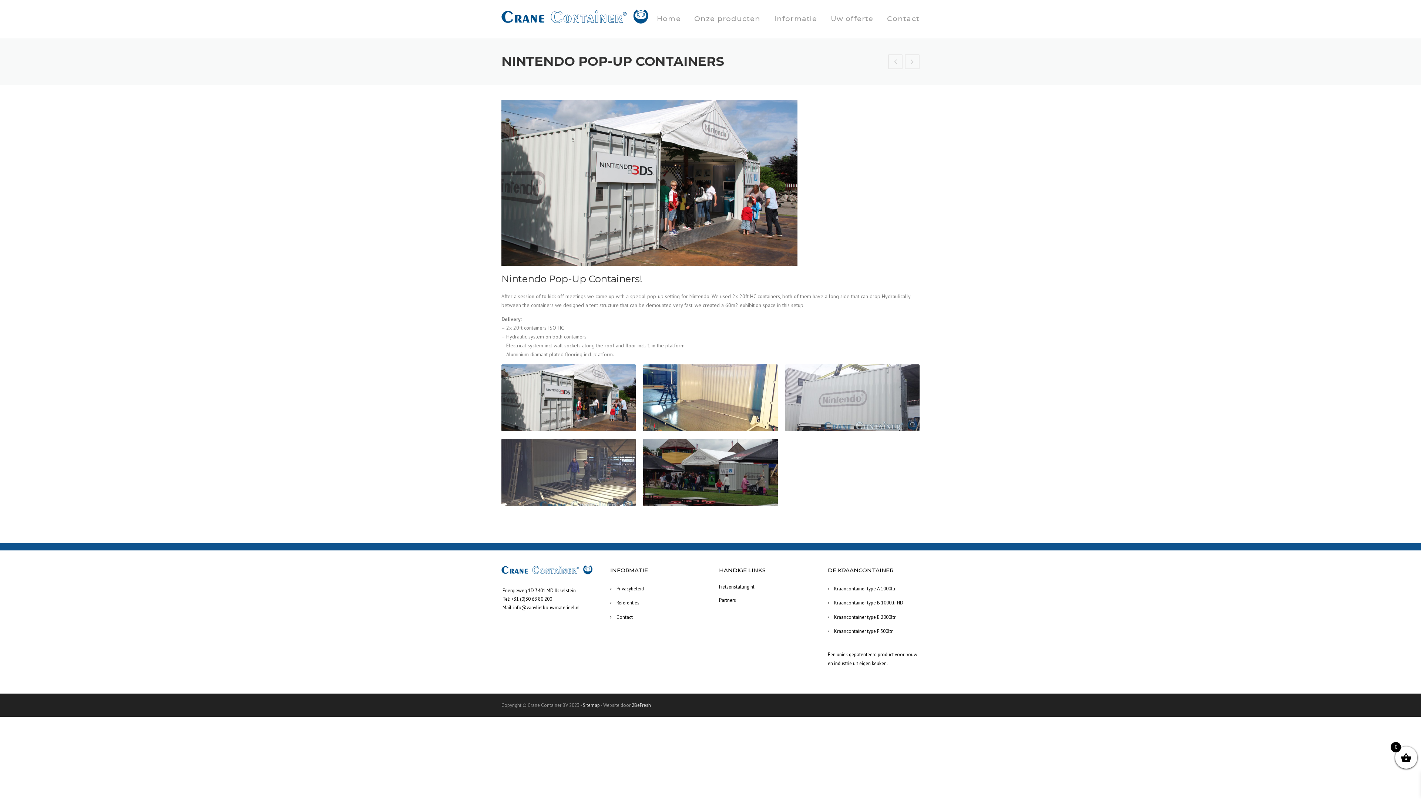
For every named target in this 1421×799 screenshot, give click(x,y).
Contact (903, 18)
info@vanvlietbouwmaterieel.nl (546, 607)
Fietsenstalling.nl (737, 587)
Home (669, 18)
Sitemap (591, 705)
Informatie (795, 18)
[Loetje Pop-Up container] (895, 62)
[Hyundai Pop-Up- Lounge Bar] (912, 62)
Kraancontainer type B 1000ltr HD (868, 603)
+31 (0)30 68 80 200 (531, 599)
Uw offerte (852, 18)
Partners (727, 600)
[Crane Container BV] (575, 16)
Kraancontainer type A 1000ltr (865, 589)
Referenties (628, 603)
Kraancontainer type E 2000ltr (865, 617)
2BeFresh (641, 705)
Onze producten (727, 18)
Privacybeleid (630, 589)
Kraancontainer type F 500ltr (863, 631)
